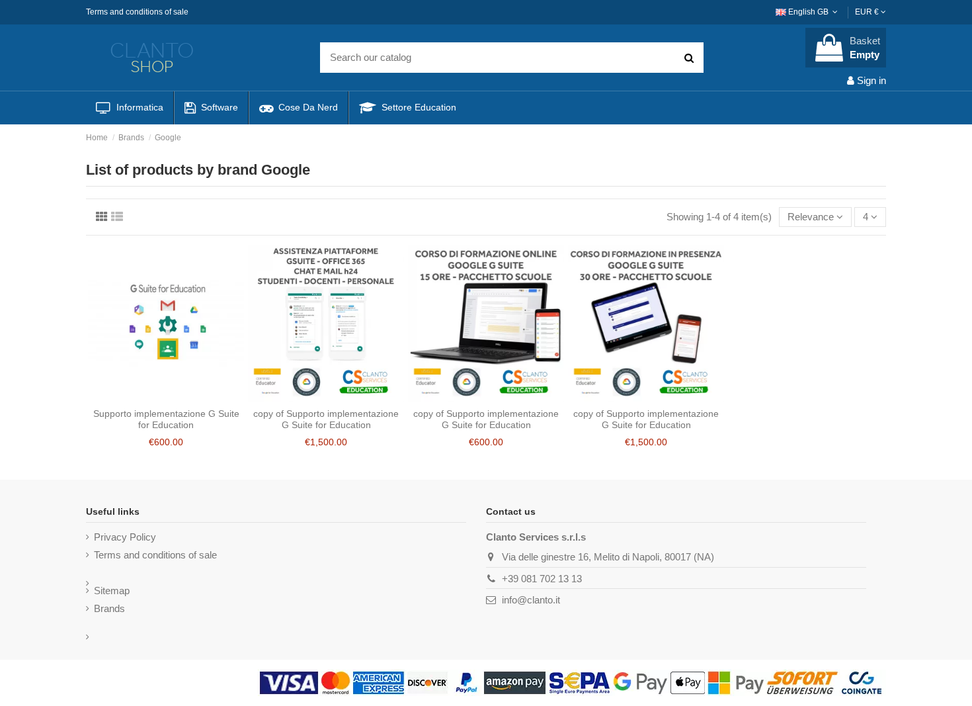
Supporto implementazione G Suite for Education (166, 419)
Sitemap (112, 590)
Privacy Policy (125, 537)
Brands (109, 608)
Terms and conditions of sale (137, 12)
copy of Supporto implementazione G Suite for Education (326, 419)
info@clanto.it (531, 599)
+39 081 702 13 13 (542, 578)
